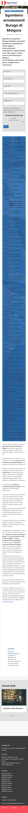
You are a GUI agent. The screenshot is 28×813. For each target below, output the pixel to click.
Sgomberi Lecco (6, 781)
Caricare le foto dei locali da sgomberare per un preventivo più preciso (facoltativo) (13, 114)
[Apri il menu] (25, 3)
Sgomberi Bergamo (7, 775)
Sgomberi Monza (6, 777)
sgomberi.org (10, 34)
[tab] (12, 715)
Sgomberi (7, 11)
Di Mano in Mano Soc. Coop (10, 757)
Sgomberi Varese (7, 787)
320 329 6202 (11, 800)
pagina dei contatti (7, 601)
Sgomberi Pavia (6, 785)
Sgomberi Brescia (7, 783)
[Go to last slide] (4, 702)
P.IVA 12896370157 (7, 765)
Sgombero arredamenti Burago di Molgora (13, 653)
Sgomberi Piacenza (7, 791)
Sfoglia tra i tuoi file (14, 120)
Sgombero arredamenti (17, 11)
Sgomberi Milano (6, 773)
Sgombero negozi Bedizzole (13, 708)
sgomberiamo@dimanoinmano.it (11, 763)
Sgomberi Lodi (6, 779)
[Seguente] (24, 702)
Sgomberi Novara (7, 789)
